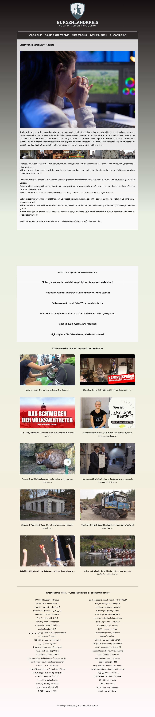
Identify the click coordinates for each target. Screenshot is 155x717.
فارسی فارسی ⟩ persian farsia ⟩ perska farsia (47, 633)
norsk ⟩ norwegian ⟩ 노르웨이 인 (107, 647)
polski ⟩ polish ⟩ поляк (108, 662)
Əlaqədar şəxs (118, 35)
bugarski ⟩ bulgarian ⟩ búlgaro (108, 611)
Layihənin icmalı (98, 35)
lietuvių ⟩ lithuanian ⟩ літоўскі (47, 603)
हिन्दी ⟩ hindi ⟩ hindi (108, 684)
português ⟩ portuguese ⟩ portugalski (47, 673)
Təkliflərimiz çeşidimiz (57, 35)
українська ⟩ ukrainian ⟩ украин (108, 676)
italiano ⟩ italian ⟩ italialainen (47, 665)
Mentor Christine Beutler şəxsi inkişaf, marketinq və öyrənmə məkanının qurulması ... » (107, 434)
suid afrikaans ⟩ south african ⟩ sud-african (47, 669)
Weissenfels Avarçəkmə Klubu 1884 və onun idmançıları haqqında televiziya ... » (47, 527)
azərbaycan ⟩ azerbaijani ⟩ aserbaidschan (47, 662)
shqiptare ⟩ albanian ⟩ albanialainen (108, 618)
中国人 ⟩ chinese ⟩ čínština (107, 673)
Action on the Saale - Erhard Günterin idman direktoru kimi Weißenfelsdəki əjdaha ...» (107, 573)
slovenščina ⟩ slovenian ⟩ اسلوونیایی (47, 611)
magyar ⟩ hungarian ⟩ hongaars (107, 603)
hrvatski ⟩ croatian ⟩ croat (47, 680)
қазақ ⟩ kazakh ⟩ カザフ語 (47, 687)
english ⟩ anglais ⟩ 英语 (47, 629)
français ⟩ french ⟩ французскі (107, 614)
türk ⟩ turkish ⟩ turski (107, 680)
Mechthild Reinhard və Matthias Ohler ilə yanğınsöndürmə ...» (107, 390)
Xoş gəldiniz (35, 35)
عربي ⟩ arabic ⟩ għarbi (47, 643)
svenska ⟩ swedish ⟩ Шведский (47, 607)
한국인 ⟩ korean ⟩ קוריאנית (47, 618)
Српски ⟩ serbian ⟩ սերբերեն (107, 640)
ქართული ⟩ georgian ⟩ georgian (47, 640)
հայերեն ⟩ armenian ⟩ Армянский (107, 643)
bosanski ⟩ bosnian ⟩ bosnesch (47, 614)
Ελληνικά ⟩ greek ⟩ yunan (107, 625)
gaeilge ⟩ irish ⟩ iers (107, 636)
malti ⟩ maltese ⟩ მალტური (47, 651)
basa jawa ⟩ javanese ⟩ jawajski (107, 607)
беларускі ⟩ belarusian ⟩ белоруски (47, 647)
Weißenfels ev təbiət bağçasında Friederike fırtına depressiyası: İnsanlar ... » (47, 481)
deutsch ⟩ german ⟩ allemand (107, 687)
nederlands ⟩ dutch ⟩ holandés (108, 633)
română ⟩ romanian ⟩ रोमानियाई (47, 625)
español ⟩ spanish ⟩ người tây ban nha (107, 651)
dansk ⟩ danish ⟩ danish (107, 691)
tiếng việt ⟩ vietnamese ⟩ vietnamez (107, 665)
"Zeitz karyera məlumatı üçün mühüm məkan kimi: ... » (47, 390)
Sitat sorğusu (79, 35)
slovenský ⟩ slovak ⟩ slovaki (108, 654)
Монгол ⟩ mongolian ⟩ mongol (47, 676)
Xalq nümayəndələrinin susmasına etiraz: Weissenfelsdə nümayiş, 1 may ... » (47, 434)
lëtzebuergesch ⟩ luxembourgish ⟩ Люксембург (108, 600)
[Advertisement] (77, 248)
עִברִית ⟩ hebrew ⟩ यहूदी (47, 691)
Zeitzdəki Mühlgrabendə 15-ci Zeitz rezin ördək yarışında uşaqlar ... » (47, 571)
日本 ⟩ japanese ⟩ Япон (107, 629)
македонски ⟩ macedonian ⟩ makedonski (107, 669)
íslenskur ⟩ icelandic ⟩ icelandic (108, 622)
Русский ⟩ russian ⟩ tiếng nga (47, 600)
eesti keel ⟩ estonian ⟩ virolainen (107, 658)
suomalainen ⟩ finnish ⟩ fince (47, 654)
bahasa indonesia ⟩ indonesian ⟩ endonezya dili (47, 658)
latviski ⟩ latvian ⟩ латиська (47, 684)
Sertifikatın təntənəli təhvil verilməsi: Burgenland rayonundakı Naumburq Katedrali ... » (108, 481)
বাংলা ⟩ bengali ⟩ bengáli (47, 636)
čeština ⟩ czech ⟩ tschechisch (47, 622)
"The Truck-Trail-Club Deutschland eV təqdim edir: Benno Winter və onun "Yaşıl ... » (107, 527)
